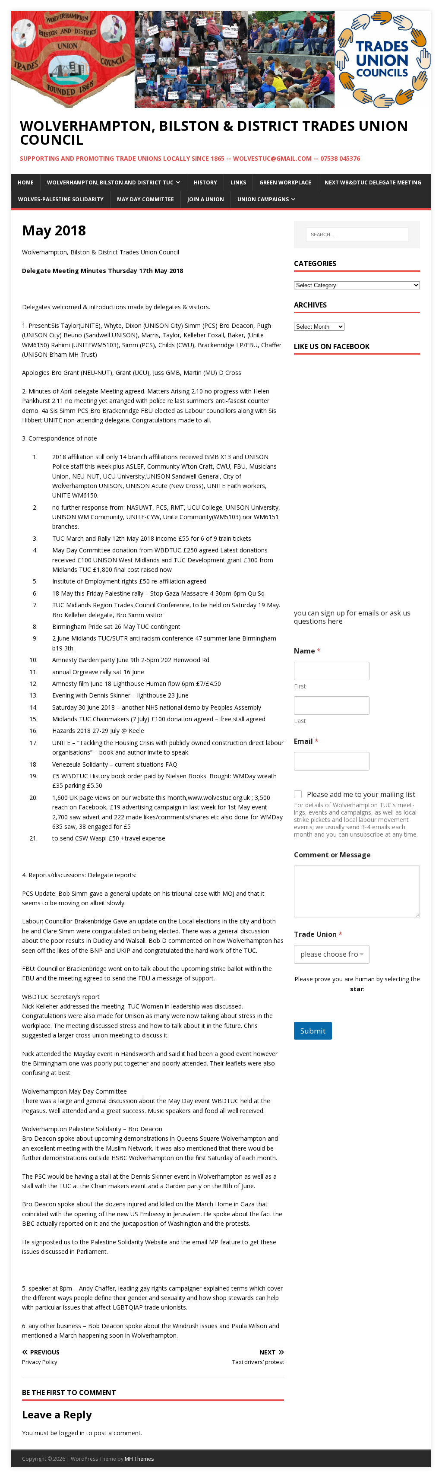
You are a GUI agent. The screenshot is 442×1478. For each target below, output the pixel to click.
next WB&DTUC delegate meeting (373, 182)
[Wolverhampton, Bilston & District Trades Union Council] (221, 103)
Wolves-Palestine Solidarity (61, 199)
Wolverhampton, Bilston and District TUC (110, 182)
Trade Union (318, 934)
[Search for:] (357, 234)
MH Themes (139, 1458)
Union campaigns (263, 199)
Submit (312, 1031)
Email (306, 741)
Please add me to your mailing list (361, 794)
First (300, 686)
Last (300, 720)
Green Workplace (285, 182)
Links (238, 182)
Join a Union (205, 199)
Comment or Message (332, 855)
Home (26, 182)
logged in (72, 1433)
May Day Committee (145, 199)
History (205, 182)
